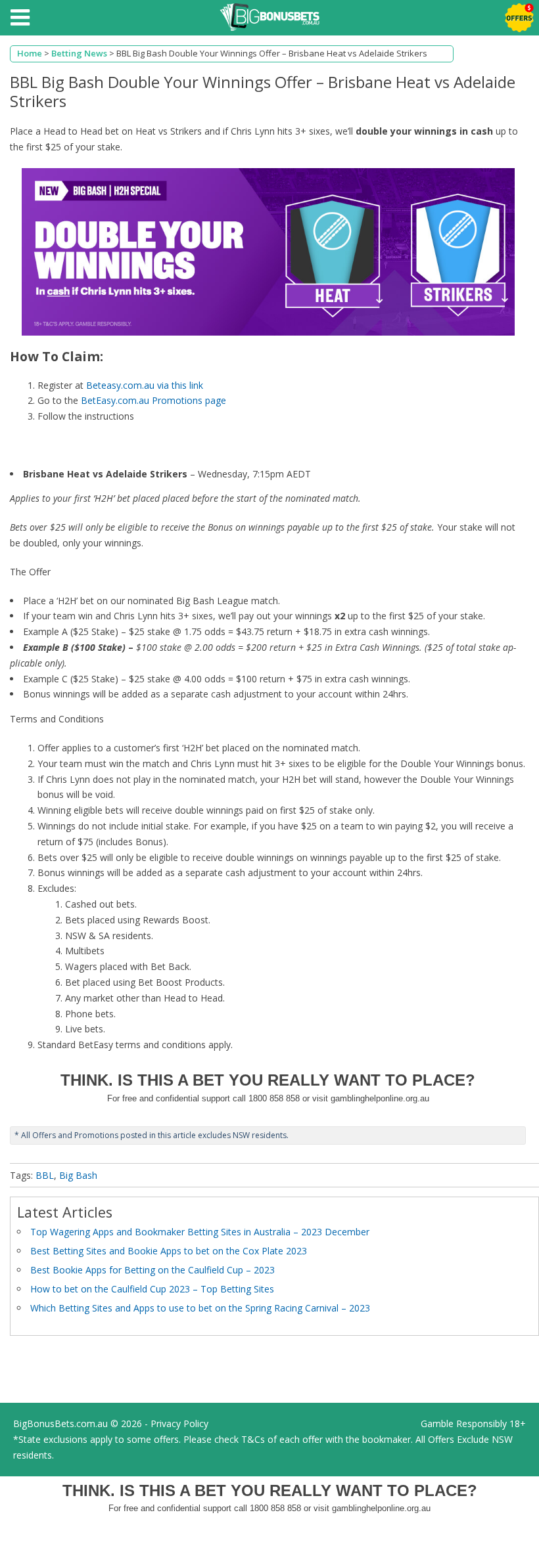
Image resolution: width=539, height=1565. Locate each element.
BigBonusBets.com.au (60, 1423)
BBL (44, 1175)
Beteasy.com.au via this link (144, 385)
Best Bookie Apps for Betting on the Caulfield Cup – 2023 (152, 1270)
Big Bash (78, 1175)
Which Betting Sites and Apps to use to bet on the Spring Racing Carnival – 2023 (200, 1308)
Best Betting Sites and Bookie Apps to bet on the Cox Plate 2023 (168, 1251)
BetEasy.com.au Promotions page (153, 400)
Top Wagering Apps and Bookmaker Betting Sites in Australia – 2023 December (199, 1231)
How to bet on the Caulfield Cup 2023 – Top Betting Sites (152, 1289)
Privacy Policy (179, 1423)
